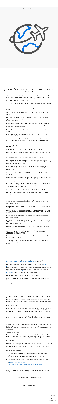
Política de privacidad (53, 401)
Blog (29, 8)
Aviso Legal (53, 395)
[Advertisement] (29, 77)
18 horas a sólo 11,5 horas (35, 154)
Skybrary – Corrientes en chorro (17, 362)
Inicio (24, 8)
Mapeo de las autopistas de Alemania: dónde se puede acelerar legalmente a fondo (29, 376)
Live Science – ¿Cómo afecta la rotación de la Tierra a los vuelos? (25, 364)
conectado (27, 388)
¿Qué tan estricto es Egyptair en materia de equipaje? (29, 377)
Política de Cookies (53, 400)
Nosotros (53, 398)
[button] (34, 8)
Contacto (53, 397)
